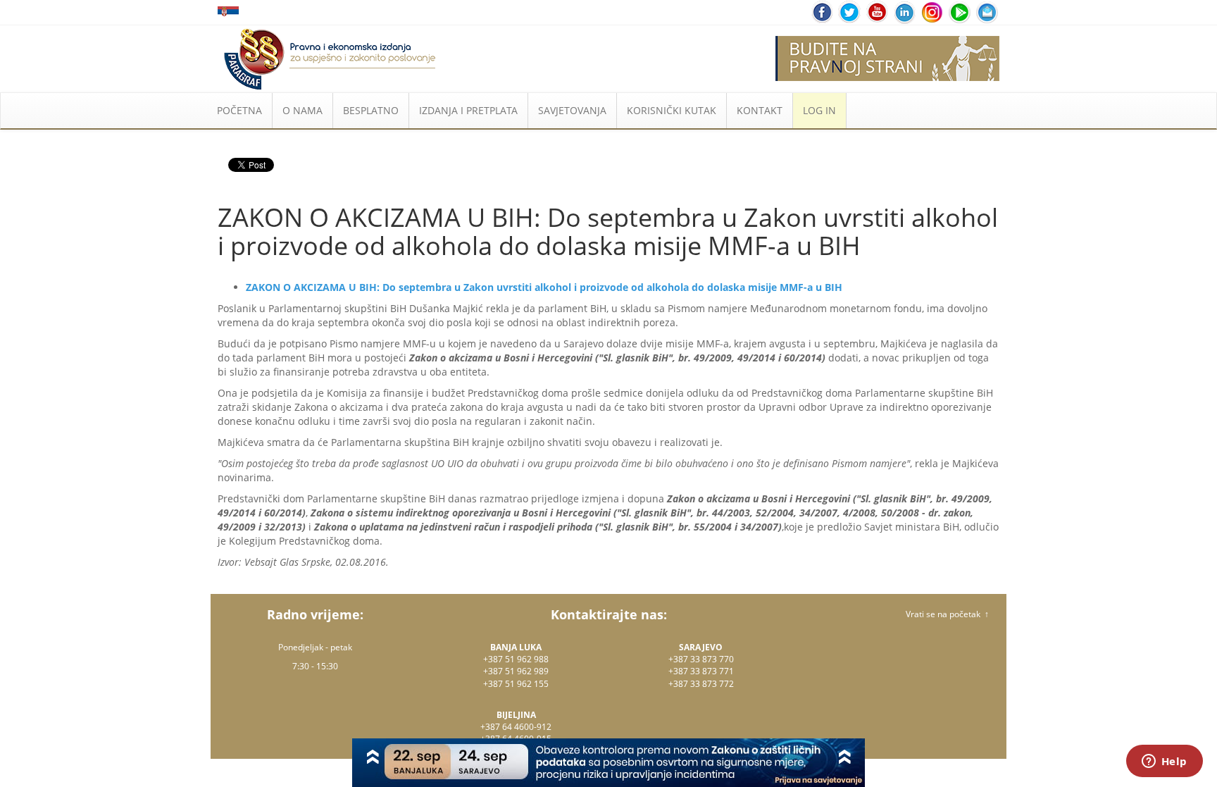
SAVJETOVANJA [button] (572, 110)
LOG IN (819, 110)
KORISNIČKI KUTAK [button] (671, 110)
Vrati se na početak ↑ (947, 614)
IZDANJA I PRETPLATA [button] (468, 110)
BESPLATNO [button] (371, 110)
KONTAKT (759, 110)
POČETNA (239, 110)
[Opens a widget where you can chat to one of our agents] (1164, 762)
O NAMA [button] (302, 110)
